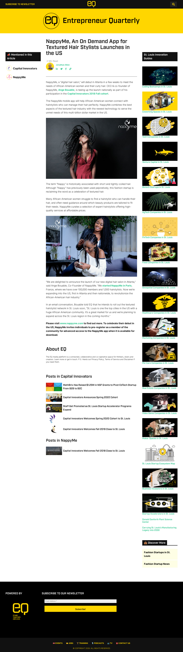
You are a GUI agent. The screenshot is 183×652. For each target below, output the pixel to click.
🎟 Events (58, 643)
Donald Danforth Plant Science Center (157, 521)
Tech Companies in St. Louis (155, 137)
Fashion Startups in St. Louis (157, 554)
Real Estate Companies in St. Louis (159, 388)
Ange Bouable (66, 89)
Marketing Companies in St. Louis (158, 338)
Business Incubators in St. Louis (157, 488)
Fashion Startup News (157, 563)
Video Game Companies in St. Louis (159, 413)
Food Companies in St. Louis (156, 262)
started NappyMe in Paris (117, 285)
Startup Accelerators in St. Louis (158, 514)
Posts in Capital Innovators (69, 376)
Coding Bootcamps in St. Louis (157, 86)
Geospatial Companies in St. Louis (158, 287)
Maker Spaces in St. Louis (155, 438)
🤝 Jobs (69, 643)
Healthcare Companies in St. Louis (159, 313)
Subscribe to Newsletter (20, 4)
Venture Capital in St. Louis (155, 162)
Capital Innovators (25, 68)
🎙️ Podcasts (98, 643)
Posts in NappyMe (61, 440)
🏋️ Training (82, 643)
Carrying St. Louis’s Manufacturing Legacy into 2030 (159, 529)
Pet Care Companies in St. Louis (157, 363)
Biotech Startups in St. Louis (156, 187)
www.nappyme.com (71, 323)
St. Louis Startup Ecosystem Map (158, 463)
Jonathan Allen (63, 65)
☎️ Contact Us (123, 643)
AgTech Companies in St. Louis (157, 212)
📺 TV (109, 643)
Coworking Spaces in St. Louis (157, 111)
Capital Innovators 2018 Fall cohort (87, 93)
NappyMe (19, 77)
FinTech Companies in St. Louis (157, 237)
